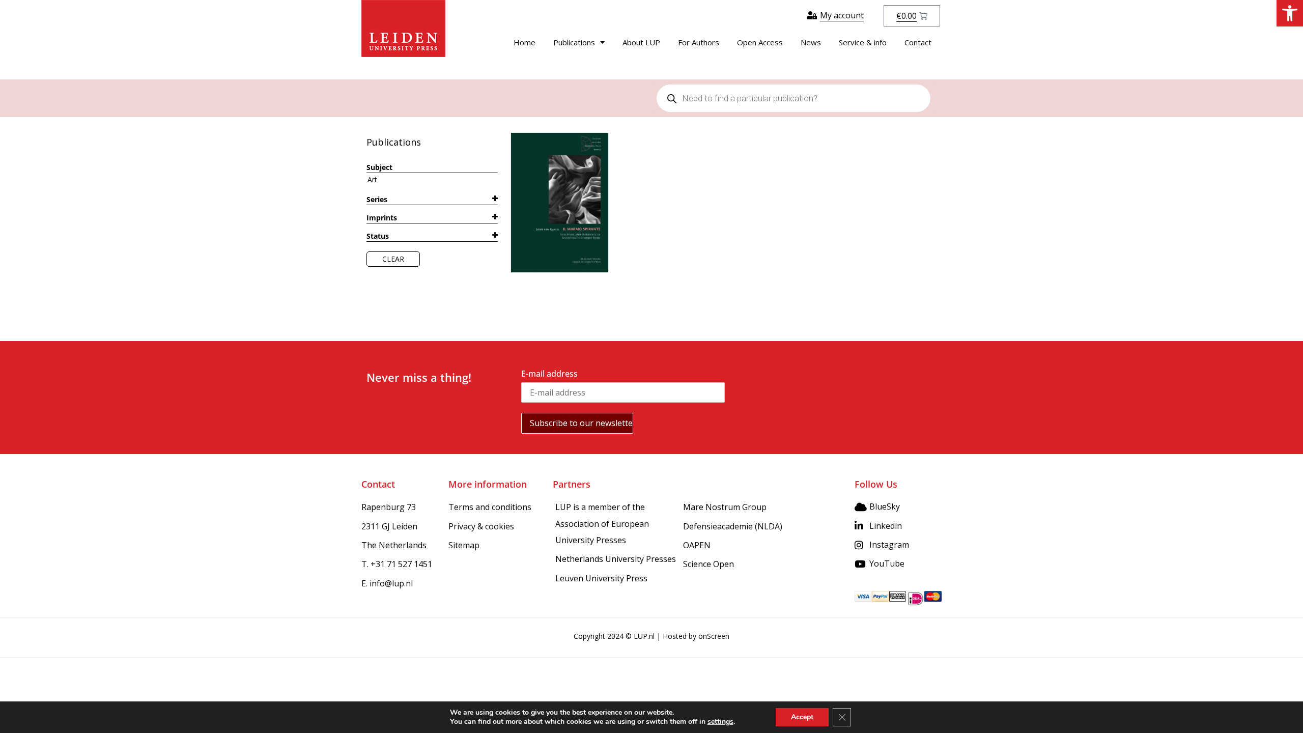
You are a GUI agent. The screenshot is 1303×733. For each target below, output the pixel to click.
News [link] (811, 42)
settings (720, 721)
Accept (802, 717)
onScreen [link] (713, 636)
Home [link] (524, 42)
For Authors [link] (698, 42)
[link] (1290, 13)
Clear (393, 259)
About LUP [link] (641, 42)
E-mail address (549, 373)
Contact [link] (917, 42)
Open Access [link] (760, 42)
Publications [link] (574, 42)
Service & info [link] (863, 42)
